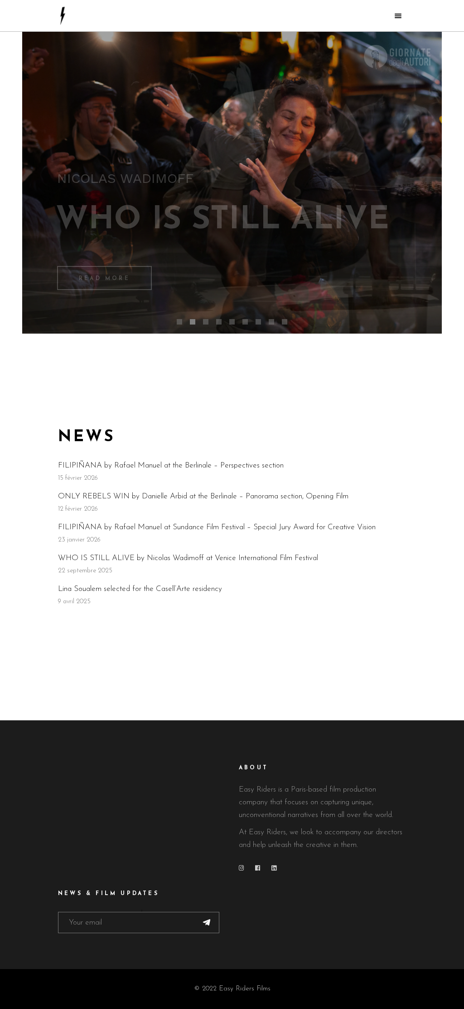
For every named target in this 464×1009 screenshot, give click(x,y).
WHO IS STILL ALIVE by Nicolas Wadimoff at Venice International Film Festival (188, 558)
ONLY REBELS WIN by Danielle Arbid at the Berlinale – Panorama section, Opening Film (203, 496)
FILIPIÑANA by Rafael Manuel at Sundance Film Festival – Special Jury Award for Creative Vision (217, 527)
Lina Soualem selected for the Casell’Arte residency (140, 589)
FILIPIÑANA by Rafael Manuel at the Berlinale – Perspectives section (171, 465)
